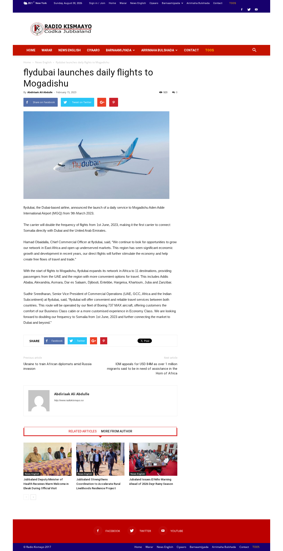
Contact (217, 3)
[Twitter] (249, 9)
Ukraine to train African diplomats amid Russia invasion (57, 366)
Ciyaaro (153, 3)
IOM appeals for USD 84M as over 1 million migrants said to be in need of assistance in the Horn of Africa (142, 368)
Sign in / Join (97, 3)
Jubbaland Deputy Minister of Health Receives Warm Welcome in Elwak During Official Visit (46, 484)
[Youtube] (256, 9)
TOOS (232, 3)
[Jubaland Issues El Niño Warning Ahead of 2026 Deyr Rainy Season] (153, 459)
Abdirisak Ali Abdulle (40, 92)
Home (112, 3)
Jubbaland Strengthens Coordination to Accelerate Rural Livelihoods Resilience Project (98, 484)
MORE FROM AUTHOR (116, 431)
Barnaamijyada (171, 3)
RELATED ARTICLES (83, 431)
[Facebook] (241, 9)
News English (138, 3)
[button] (254, 50)
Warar (123, 3)
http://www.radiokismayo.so (69, 400)
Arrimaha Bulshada (198, 3)
